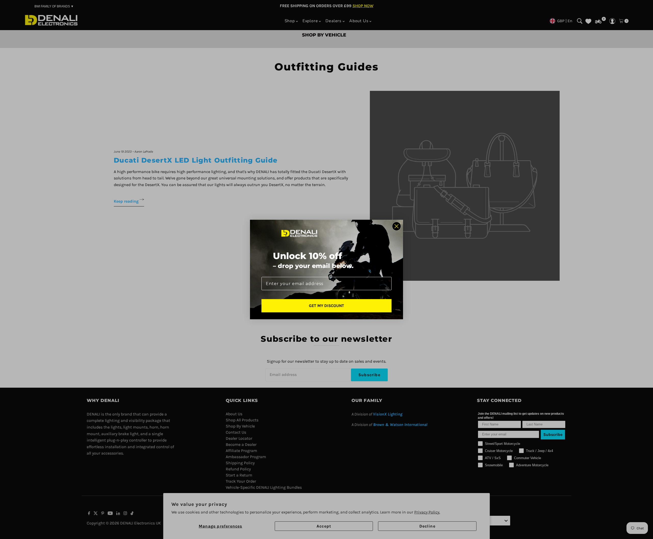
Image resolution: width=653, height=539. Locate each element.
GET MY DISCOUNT (326, 305)
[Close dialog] (396, 226)
